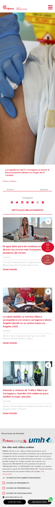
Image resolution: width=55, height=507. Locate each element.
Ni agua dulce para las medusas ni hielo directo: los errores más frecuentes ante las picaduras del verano (26, 249)
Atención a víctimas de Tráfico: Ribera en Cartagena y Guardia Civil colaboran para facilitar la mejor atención (25, 393)
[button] (50, 7)
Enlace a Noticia (9, 181)
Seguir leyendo (10, 269)
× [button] (52, 446)
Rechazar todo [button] (39, 502)
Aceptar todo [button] (14, 502)
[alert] (27, 475)
